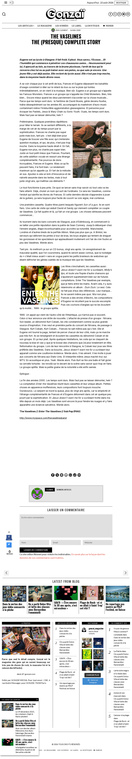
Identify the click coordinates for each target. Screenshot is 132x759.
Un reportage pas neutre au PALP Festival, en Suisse (115, 607)
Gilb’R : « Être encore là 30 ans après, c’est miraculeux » (65, 605)
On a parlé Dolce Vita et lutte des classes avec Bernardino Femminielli (39, 608)
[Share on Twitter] (9, 547)
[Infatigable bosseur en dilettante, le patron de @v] (98, 666)
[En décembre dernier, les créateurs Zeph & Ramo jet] (98, 654)
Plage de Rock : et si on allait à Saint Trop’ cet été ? (91, 605)
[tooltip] (111, 14)
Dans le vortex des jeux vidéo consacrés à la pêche (14, 607)
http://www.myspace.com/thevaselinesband (43, 418)
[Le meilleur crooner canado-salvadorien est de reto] (87, 666)
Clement (64, 30)
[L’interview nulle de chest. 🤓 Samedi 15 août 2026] (87, 643)
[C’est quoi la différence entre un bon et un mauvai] (98, 643)
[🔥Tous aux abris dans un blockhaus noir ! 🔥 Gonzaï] (87, 654)
